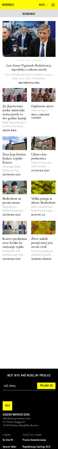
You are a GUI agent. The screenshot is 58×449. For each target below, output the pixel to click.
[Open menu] (53, 5)
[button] (7, 406)
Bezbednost (36, 60)
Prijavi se (46, 385)
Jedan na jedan (23, 60)
